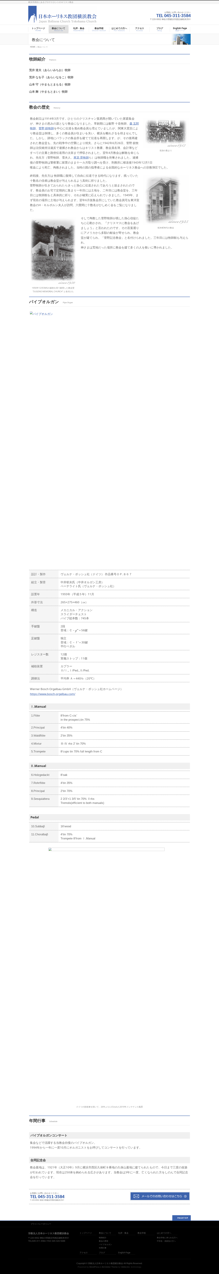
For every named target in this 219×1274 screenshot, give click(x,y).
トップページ (86, 1233)
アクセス (84, 1252)
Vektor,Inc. (125, 1267)
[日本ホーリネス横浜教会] (62, 21)
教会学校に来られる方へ (167, 1237)
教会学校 (142, 1233)
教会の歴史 (103, 1241)
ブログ (102, 1252)
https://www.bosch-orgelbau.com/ (52, 694)
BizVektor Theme (110, 1267)
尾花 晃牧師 (81, 157)
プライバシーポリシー (41, 1224)
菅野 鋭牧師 (46, 128)
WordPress (94, 1267)
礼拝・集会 (123, 1233)
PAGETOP (182, 1218)
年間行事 (102, 1248)
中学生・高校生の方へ (166, 1241)
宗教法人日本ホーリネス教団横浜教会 (105, 1263)
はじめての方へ (164, 1233)
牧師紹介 (102, 1237)
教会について (105, 1233)
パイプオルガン (105, 1244)
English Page (124, 1252)
